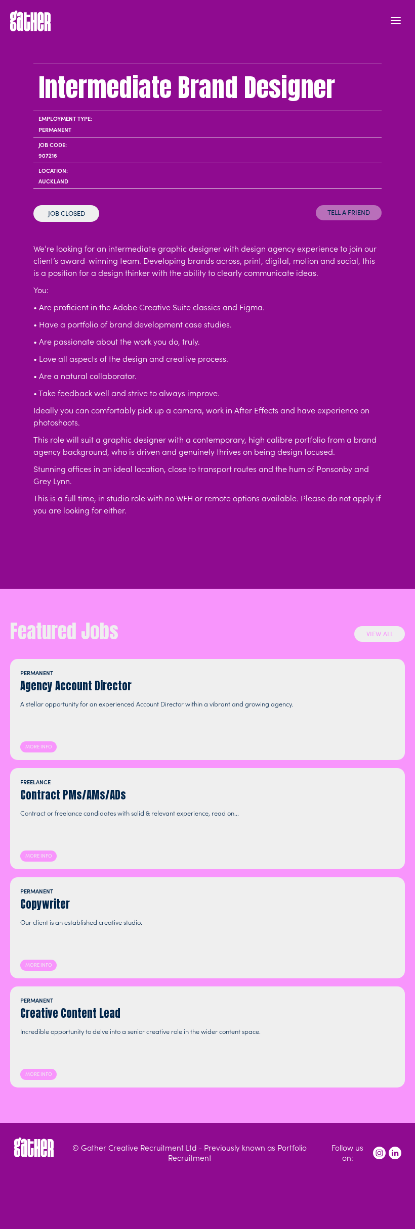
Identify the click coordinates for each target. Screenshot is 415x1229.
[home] (30, 20)
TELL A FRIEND (348, 212)
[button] (396, 20)
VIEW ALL (379, 633)
